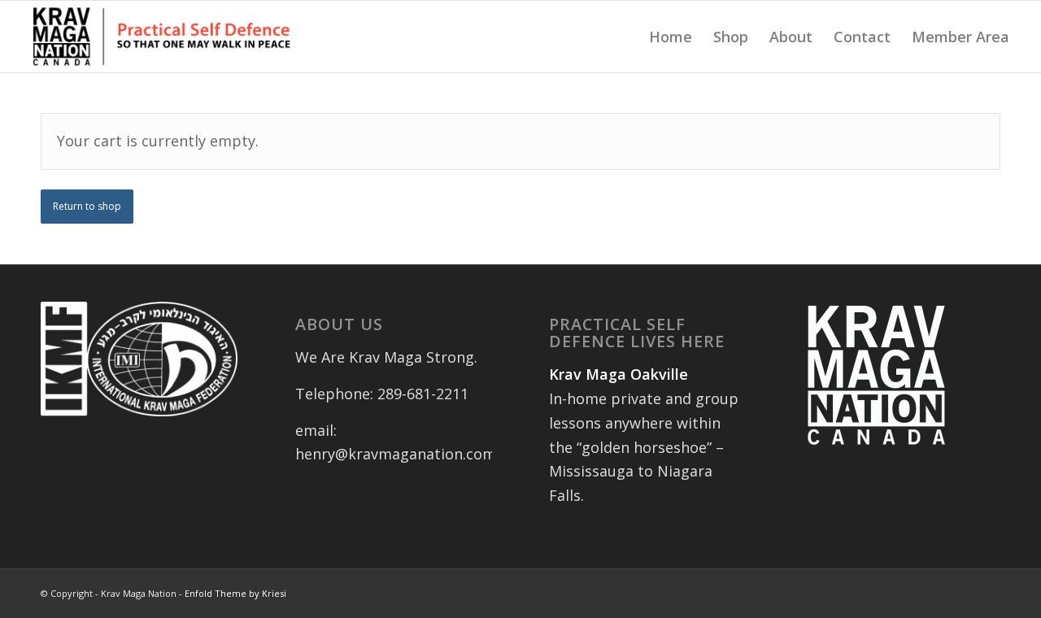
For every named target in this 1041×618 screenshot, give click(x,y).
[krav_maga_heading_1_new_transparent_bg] (162, 36)
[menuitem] (670, 36)
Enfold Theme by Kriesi (235, 593)
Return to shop (87, 206)
